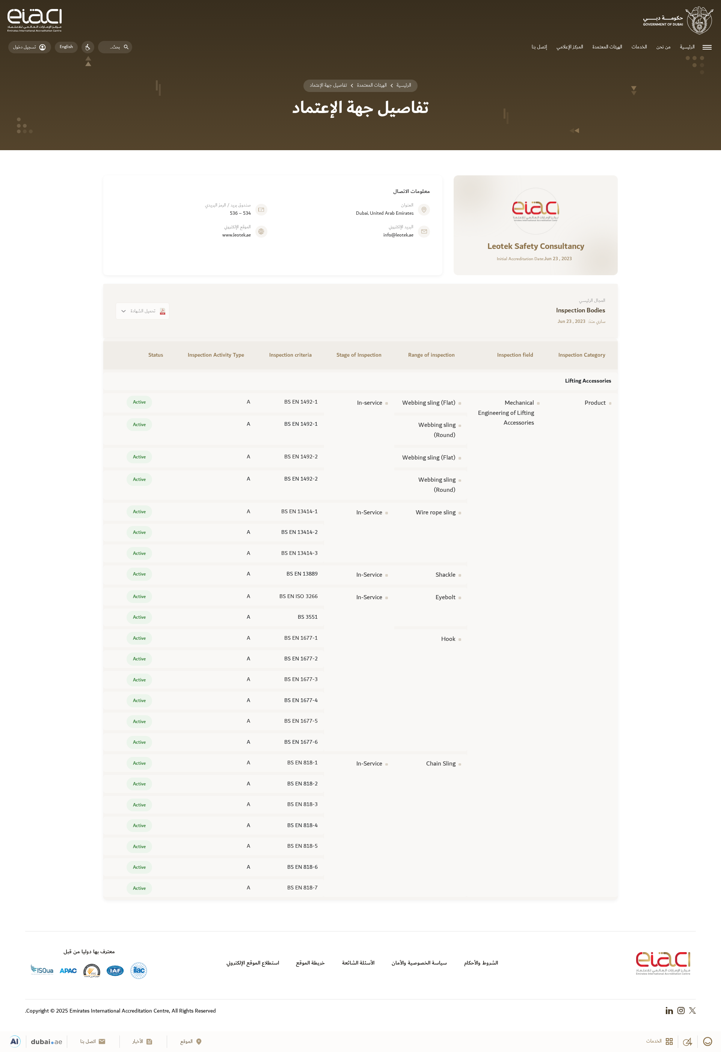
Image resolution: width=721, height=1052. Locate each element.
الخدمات (639, 47)
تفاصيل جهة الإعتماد (328, 85)
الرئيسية (687, 47)
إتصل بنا (539, 47)
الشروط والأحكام (481, 963)
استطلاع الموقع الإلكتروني (252, 963)
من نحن (663, 47)
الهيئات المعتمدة (607, 47)
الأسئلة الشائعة (358, 963)
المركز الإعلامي (570, 47)
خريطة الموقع (310, 963)
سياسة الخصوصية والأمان (419, 963)
